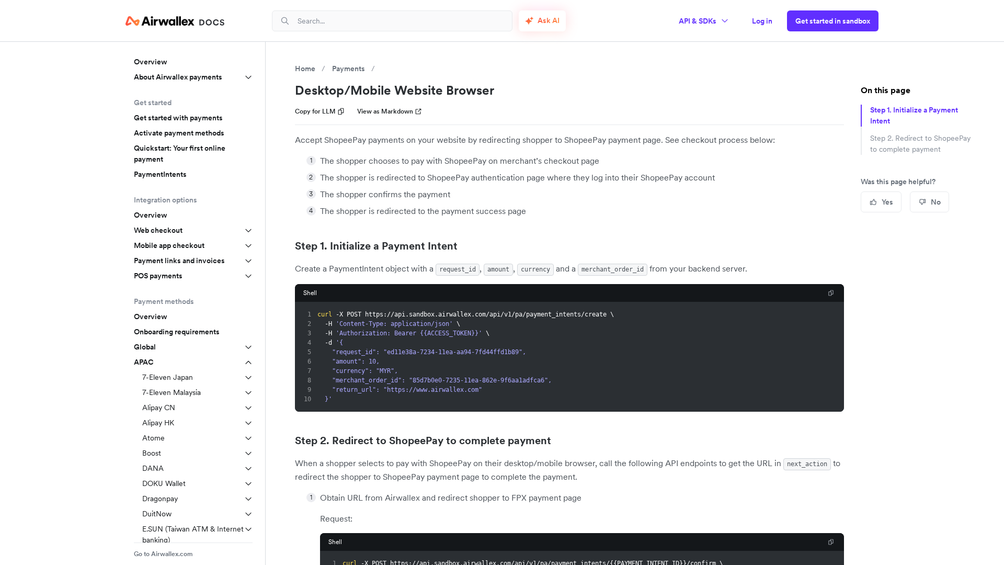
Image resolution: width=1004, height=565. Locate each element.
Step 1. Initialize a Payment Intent (376, 246)
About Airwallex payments (178, 77)
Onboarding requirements (177, 331)
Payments (348, 68)
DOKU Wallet (164, 483)
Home (305, 68)
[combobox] (401, 20)
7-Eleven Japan (167, 377)
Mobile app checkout (169, 245)
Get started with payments (178, 117)
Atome (153, 438)
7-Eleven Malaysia (171, 392)
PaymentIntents (160, 174)
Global (145, 347)
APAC (144, 362)
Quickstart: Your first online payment (179, 153)
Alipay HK (158, 422)
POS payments (158, 275)
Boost (151, 453)
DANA (153, 468)
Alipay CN (158, 407)
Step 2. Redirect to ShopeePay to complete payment (423, 440)
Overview (150, 61)
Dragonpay (160, 498)
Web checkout (158, 230)
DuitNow (157, 513)
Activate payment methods (179, 133)
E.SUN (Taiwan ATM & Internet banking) (193, 534)
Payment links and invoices (179, 260)
